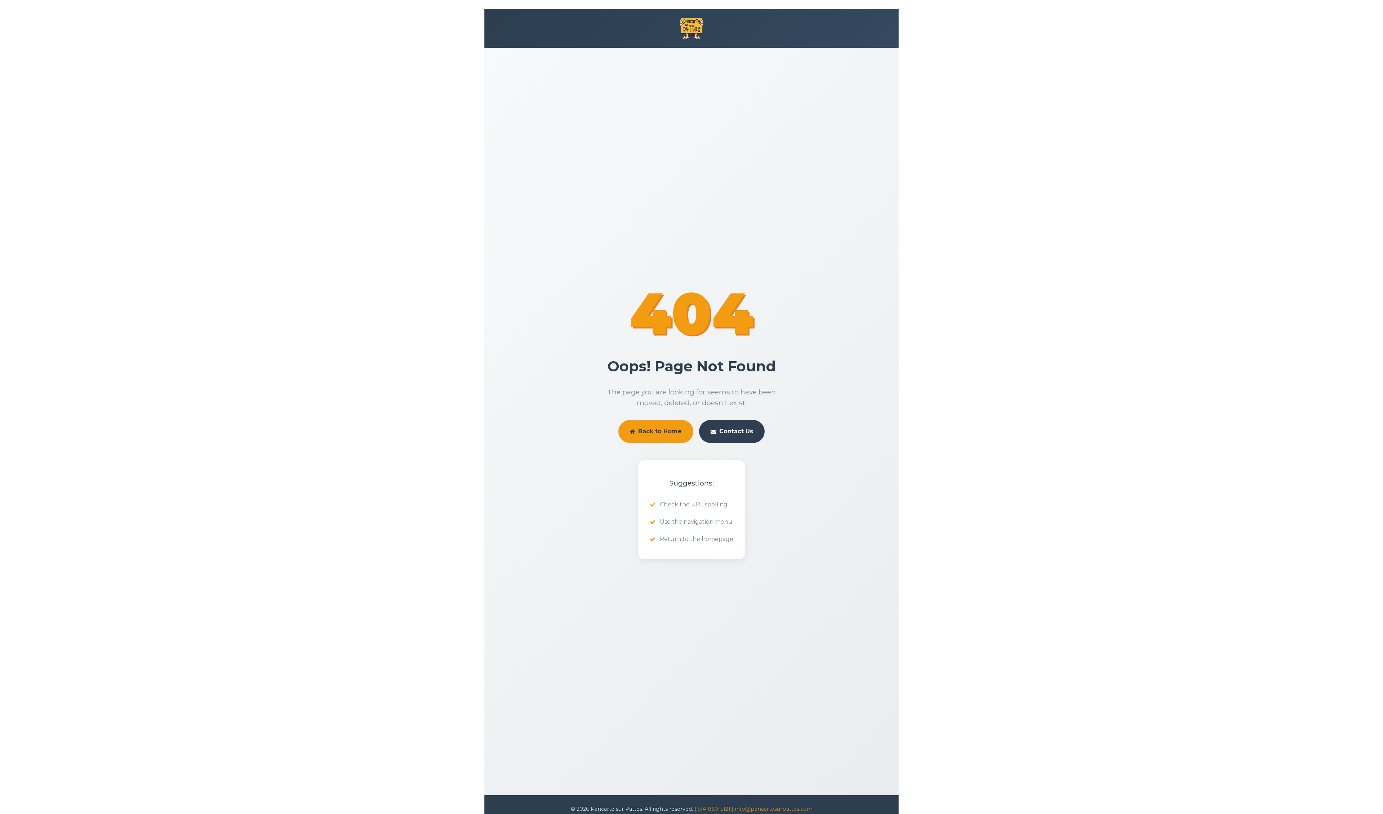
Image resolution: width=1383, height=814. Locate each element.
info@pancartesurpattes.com (774, 809)
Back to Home (660, 431)
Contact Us (736, 431)
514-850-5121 (714, 809)
